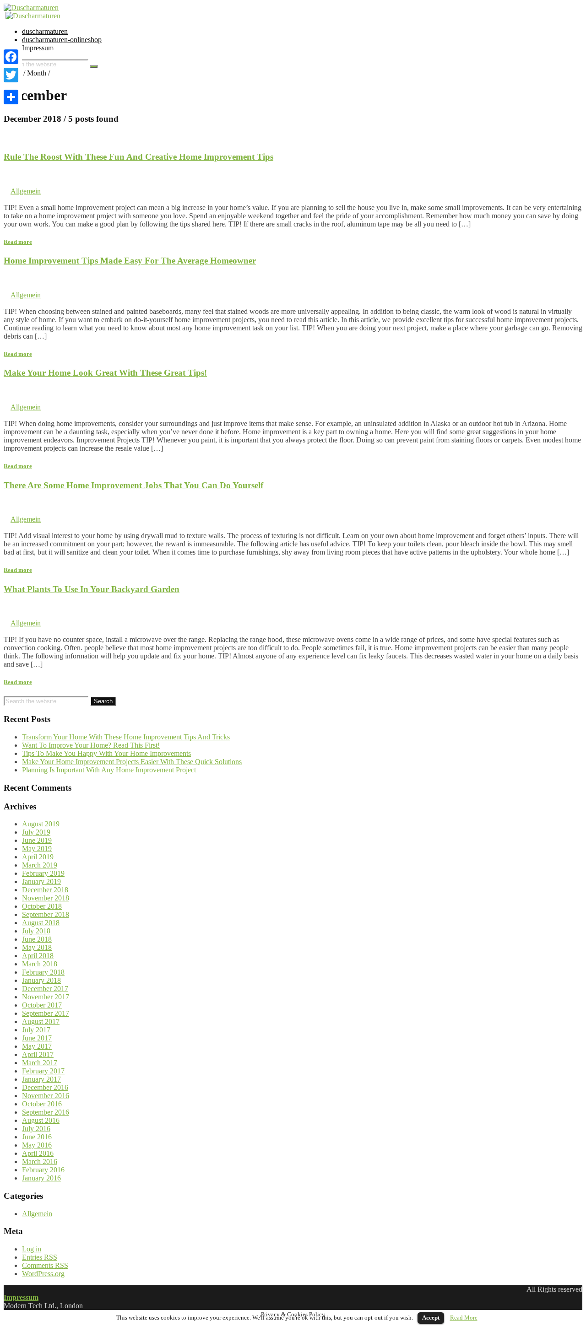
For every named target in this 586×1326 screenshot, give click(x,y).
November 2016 (45, 1096)
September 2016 (45, 1112)
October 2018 (42, 906)
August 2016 (41, 1120)
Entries (39, 1257)
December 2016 (45, 1087)
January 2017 (41, 1079)
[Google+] (11, 86)
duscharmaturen (45, 31)
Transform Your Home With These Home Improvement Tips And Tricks (126, 737)
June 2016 (37, 1137)
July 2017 (36, 1030)
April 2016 (38, 1153)
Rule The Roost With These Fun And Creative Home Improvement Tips (138, 157)
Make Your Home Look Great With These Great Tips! (105, 372)
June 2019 (37, 840)
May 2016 (37, 1145)
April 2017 (38, 1054)
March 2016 (39, 1161)
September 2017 (45, 1013)
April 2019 (38, 857)
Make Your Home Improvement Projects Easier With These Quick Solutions (132, 761)
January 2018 (41, 980)
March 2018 (39, 964)
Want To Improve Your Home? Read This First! (91, 745)
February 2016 (43, 1170)
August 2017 (41, 1021)
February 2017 (43, 1071)
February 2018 (43, 972)
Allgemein (26, 191)
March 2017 (39, 1063)
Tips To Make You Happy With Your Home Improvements (106, 753)
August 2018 (41, 923)
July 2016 (36, 1128)
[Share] (11, 97)
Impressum (38, 48)
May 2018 (37, 947)
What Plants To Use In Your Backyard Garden (91, 589)
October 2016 (42, 1104)
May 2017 (37, 1046)
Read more (18, 241)
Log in (31, 1249)
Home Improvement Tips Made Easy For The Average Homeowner (130, 260)
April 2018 (38, 955)
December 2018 (45, 890)
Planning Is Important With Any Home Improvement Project (109, 770)
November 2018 (45, 898)
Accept (431, 1317)
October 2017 (42, 1005)
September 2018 (45, 914)
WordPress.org (43, 1273)
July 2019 (36, 832)
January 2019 (41, 881)
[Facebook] (11, 57)
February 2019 (43, 873)
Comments (45, 1265)
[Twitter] (11, 75)
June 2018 (37, 939)
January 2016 (41, 1178)
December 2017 (45, 988)
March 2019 (39, 865)
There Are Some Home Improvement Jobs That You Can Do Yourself (133, 485)
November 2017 (45, 997)
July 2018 (36, 931)
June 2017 (37, 1038)
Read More (463, 1317)
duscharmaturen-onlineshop (62, 39)
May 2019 (37, 848)
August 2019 (41, 824)
